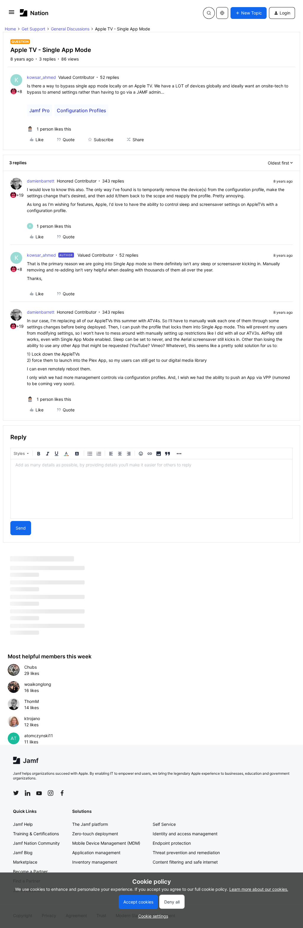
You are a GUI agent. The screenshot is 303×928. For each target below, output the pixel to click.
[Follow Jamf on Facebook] (62, 793)
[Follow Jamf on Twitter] (16, 793)
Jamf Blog (23, 852)
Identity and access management (185, 833)
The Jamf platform (90, 824)
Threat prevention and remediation (186, 852)
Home (10, 28)
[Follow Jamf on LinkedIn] (27, 793)
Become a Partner (30, 871)
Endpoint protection (172, 843)
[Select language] (222, 13)
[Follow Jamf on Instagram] (51, 793)
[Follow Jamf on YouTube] (39, 793)
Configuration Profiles (81, 110)
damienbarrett (40, 180)
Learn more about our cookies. (258, 889)
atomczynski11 (38, 735)
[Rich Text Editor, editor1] (151, 488)
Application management (96, 852)
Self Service (164, 824)
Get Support (33, 28)
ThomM (31, 701)
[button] (11, 14)
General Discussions (70, 28)
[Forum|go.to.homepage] (34, 13)
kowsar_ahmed (41, 77)
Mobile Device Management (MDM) (106, 843)
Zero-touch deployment (95, 833)
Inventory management (94, 861)
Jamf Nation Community (36, 843)
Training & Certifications (36, 833)
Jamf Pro (39, 110)
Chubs (30, 667)
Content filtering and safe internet (185, 861)
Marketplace (25, 861)
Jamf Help (23, 824)
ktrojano (32, 718)
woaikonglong (37, 684)
